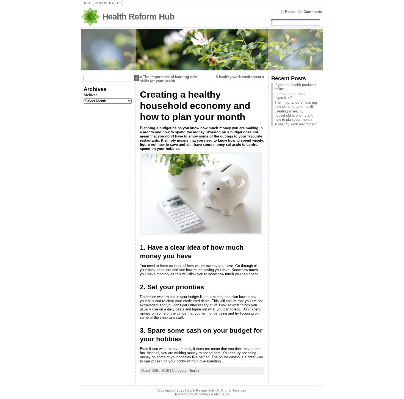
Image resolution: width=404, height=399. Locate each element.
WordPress (202, 394)
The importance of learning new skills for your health (168, 79)
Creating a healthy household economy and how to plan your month (294, 115)
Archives (91, 95)
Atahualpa (221, 394)
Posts (290, 12)
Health (194, 370)
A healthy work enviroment (238, 77)
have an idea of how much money (188, 266)
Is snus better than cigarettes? (290, 96)
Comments (312, 12)
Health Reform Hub (138, 16)
